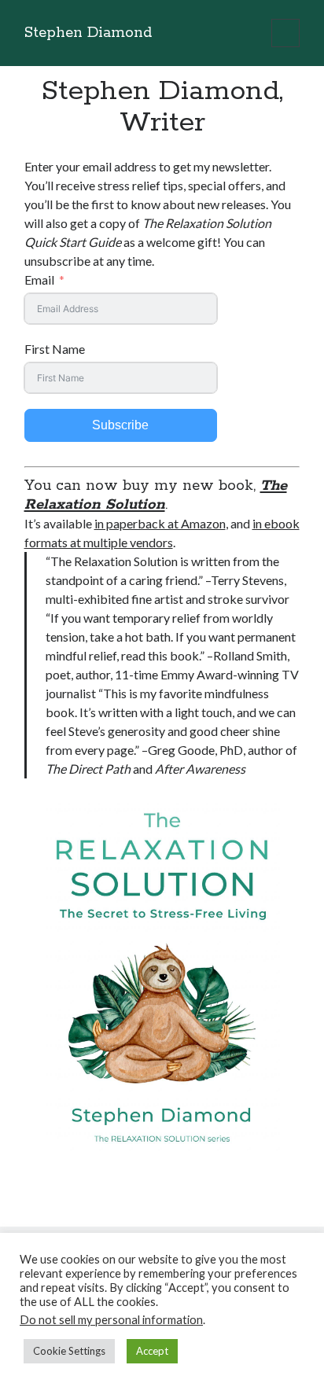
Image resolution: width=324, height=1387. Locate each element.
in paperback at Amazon (160, 523)
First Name (54, 348)
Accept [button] (152, 1351)
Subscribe (120, 425)
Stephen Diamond (88, 33)
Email (39, 279)
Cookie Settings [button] (69, 1351)
